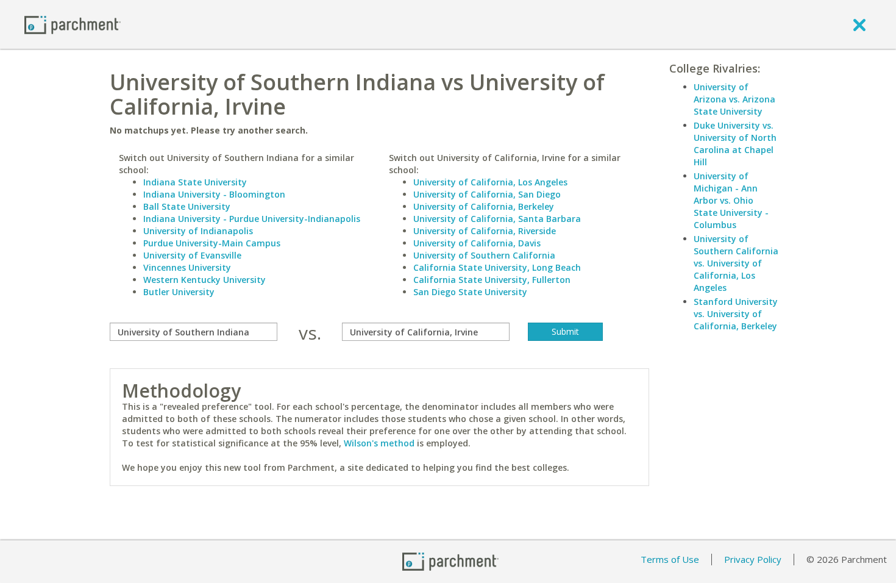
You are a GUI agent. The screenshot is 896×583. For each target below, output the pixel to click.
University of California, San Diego (487, 194)
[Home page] (72, 24)
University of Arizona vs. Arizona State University (734, 99)
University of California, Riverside (484, 231)
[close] (859, 24)
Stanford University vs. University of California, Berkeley (736, 314)
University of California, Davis (477, 243)
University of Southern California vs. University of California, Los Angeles (736, 263)
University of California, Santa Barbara (497, 218)
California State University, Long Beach (497, 267)
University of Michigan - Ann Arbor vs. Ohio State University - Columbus (731, 200)
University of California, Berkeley (483, 206)
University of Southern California (484, 255)
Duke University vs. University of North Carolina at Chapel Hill (735, 144)
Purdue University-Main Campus (211, 243)
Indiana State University (195, 182)
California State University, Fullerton (492, 279)
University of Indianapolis (198, 231)
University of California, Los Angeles (490, 182)
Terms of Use (670, 559)
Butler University (179, 292)
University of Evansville (192, 255)
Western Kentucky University (204, 279)
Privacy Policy (752, 559)
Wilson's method (379, 443)
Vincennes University (187, 267)
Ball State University (186, 206)
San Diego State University (470, 292)
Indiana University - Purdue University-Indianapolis (251, 218)
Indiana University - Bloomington (214, 194)
